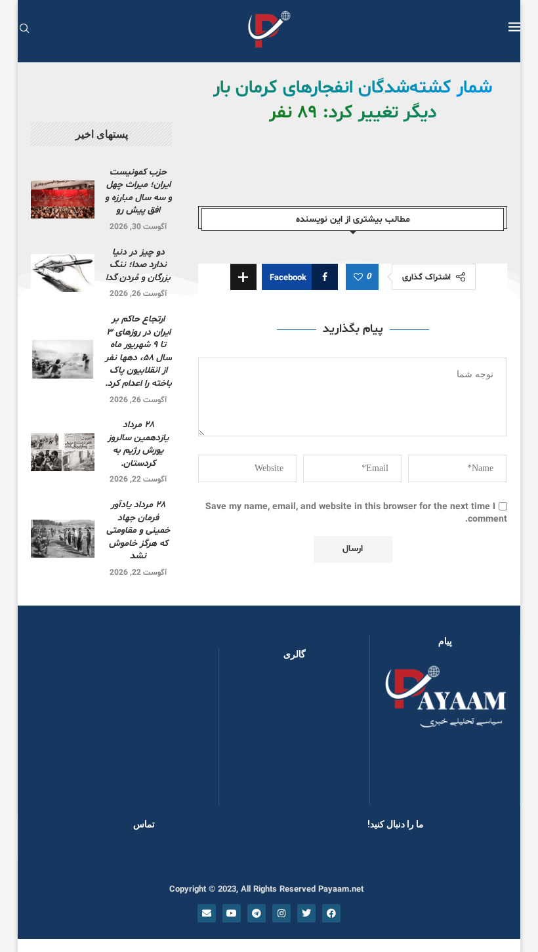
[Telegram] (256, 913)
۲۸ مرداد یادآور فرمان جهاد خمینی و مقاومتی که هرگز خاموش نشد (138, 530)
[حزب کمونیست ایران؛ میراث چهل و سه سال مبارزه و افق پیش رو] (62, 199)
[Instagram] (281, 913)
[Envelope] (206, 913)
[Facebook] (331, 913)
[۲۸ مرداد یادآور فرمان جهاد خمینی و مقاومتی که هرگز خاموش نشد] (62, 539)
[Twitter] (306, 913)
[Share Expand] (243, 277)
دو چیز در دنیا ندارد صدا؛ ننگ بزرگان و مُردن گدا (138, 265)
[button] (250, 739)
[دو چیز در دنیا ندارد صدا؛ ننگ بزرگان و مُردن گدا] (62, 273)
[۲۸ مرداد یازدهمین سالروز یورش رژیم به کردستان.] (62, 452)
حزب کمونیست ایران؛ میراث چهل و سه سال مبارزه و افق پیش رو (138, 191)
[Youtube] (231, 913)
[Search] (24, 30)
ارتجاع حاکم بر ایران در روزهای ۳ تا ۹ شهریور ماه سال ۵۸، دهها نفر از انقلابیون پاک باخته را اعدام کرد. (138, 351)
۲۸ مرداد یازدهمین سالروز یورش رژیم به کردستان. (138, 444)
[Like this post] (358, 277)
